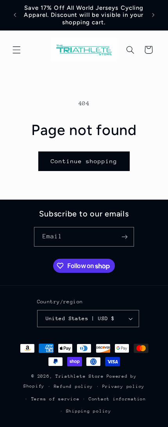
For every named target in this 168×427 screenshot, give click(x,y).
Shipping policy (88, 411)
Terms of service (55, 399)
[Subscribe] (125, 236)
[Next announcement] (153, 15)
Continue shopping (84, 161)
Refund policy (73, 386)
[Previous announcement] (14, 15)
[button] (16, 50)
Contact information (117, 399)
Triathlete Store (79, 376)
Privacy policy (123, 386)
